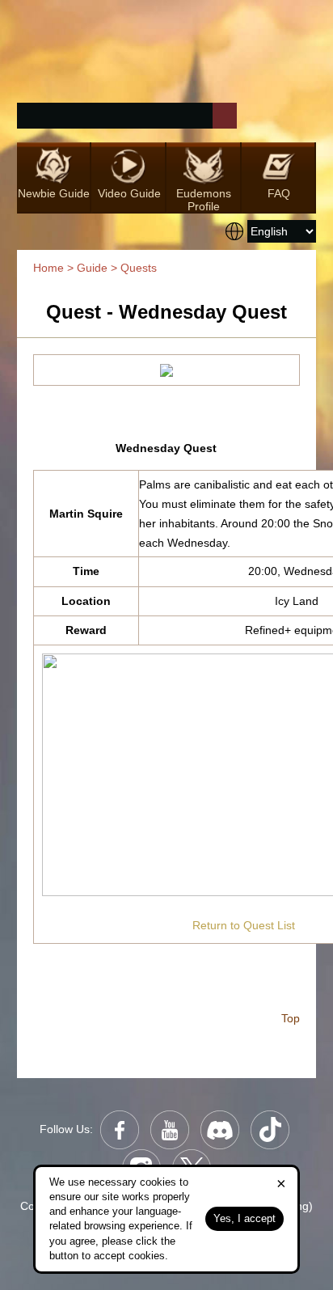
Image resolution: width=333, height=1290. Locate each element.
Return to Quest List (243, 925)
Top (289, 1018)
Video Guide (129, 193)
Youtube (169, 1129)
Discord (219, 1129)
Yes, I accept (244, 1218)
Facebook (119, 1129)
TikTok (270, 1129)
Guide (92, 267)
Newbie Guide (54, 193)
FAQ (279, 193)
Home (48, 267)
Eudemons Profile (203, 200)
